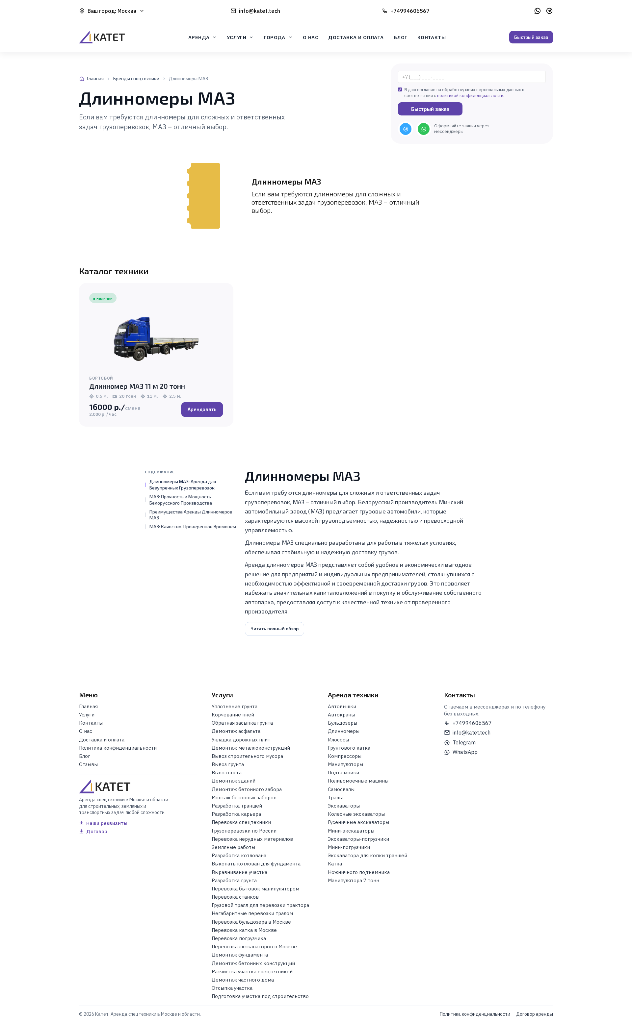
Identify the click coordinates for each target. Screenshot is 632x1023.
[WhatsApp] (537, 10)
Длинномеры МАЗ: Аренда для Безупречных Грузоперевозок (182, 484)
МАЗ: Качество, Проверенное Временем (192, 526)
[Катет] (102, 37)
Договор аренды (534, 1014)
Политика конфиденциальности (475, 1014)
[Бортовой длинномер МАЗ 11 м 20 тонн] (156, 338)
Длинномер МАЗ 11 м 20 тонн (137, 386)
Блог (401, 37)
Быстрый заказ (531, 37)
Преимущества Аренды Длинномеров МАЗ (190, 514)
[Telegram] (549, 10)
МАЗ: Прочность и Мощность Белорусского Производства (180, 499)
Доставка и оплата (356, 37)
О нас (310, 37)
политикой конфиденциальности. (470, 95)
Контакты (431, 37)
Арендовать (202, 409)
